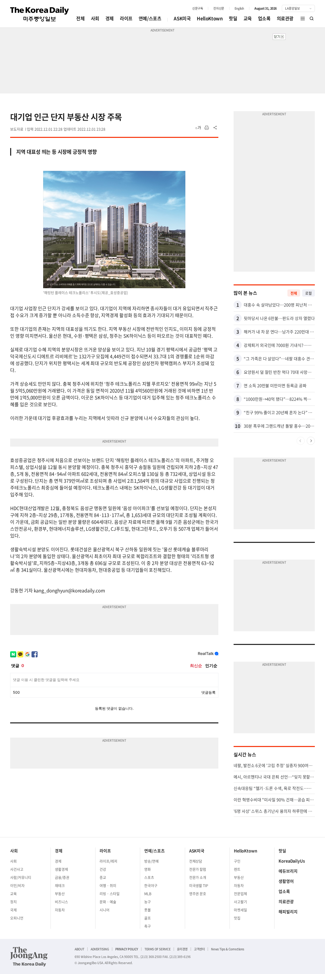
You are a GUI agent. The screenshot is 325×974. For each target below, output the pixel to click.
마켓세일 (240, 909)
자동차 (60, 909)
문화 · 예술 (108, 901)
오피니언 (16, 917)
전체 (80, 18)
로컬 (308, 293)
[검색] (312, 18)
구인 (237, 861)
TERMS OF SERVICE (157, 949)
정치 (13, 901)
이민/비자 (17, 885)
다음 (311, 441)
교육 (247, 18)
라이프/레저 (108, 861)
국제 (13, 909)
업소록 (264, 18)
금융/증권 (62, 877)
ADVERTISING (100, 949)
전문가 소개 (197, 877)
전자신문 (218, 8)
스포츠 (149, 877)
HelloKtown (210, 18)
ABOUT (79, 949)
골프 (147, 917)
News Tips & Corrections (227, 949)
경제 (109, 18)
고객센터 (199, 949)
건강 (103, 869)
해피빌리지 (288, 911)
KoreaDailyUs (292, 861)
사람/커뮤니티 (20, 877)
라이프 (126, 18)
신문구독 (197, 8)
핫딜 (233, 18)
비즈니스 (61, 901)
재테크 (60, 885)
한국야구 (150, 885)
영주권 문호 (197, 893)
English (239, 8)
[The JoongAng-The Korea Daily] (29, 956)
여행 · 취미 (108, 885)
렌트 (237, 869)
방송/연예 (151, 861)
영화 (147, 869)
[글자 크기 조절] (198, 128)
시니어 (104, 909)
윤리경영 (182, 949)
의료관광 (285, 18)
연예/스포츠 (150, 18)
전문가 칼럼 (197, 869)
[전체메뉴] (303, 18)
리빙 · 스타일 (110, 893)
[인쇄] (207, 128)
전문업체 (240, 893)
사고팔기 (240, 901)
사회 (95, 18)
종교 (103, 877)
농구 (147, 901)
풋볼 (147, 909)
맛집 (237, 917)
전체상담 (195, 861)
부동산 (60, 893)
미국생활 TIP (198, 885)
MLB (147, 893)
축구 (147, 926)
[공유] (215, 128)
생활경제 (61, 869)
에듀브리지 (288, 871)
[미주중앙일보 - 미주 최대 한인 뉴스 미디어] (39, 14)
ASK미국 (182, 18)
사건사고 (16, 869)
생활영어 (286, 881)
